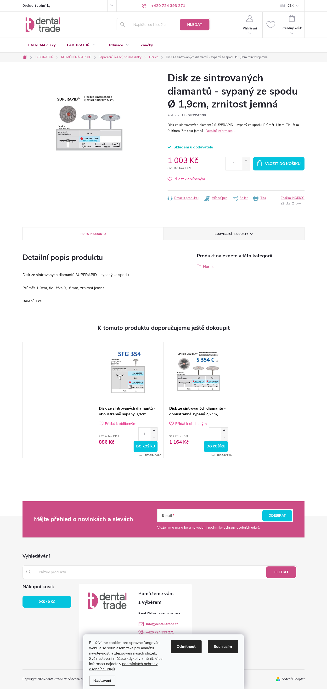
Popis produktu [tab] (93, 234)
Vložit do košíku (283, 163)
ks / (47, 601)
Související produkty (231, 234)
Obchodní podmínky (37, 6)
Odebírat (277, 515)
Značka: (292, 198)
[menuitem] (42, 45)
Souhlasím (223, 646)
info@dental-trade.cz (162, 624)
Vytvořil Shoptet (293, 679)
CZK (290, 6)
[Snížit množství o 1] (246, 167)
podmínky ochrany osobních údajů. (234, 527)
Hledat (194, 24)
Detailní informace (219, 131)
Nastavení (102, 680)
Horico (208, 266)
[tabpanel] (128, 400)
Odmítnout (186, 646)
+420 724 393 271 (160, 632)
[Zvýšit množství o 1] (246, 160)
